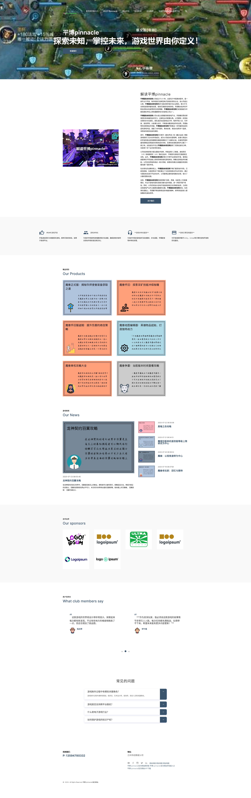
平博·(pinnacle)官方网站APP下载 (139, 768)
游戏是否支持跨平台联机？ (100, 704)
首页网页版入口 (92, 11)
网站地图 (153, 763)
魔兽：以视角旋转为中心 (170, 456)
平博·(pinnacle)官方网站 (90, 782)
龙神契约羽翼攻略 (72, 480)
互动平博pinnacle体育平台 (169, 11)
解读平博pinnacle (110, 11)
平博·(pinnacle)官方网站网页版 (138, 766)
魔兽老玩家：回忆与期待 (170, 470)
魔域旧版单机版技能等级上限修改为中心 (172, 442)
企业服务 (150, 11)
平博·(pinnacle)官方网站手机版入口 (162, 766)
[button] (122, 651)
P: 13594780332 (74, 755)
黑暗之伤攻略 (164, 426)
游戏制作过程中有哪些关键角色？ (103, 691)
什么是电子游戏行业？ (98, 712)
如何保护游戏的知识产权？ (100, 719)
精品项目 (125, 11)
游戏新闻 (137, 11)
